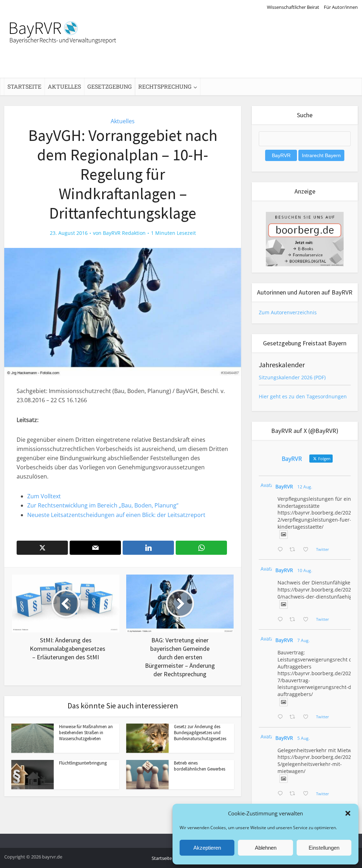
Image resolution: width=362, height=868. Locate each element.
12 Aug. (304, 487)
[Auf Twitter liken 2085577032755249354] (307, 717)
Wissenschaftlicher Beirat (293, 7)
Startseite (24, 86)
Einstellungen (324, 848)
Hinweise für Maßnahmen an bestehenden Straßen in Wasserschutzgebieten (86, 733)
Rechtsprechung (165, 86)
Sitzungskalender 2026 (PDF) (292, 377)
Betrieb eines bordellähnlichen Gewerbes (199, 766)
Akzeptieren (207, 848)
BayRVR (284, 486)
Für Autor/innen (341, 7)
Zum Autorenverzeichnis (288, 312)
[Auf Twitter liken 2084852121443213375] (307, 793)
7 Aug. (303, 640)
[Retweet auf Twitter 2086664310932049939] (294, 619)
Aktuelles (64, 86)
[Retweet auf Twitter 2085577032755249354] (294, 717)
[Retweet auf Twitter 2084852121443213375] (294, 793)
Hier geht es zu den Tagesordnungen (303, 396)
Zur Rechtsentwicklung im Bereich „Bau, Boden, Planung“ (103, 505)
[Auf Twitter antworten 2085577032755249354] (282, 717)
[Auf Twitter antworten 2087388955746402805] (282, 549)
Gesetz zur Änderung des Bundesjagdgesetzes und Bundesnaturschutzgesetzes (200, 733)
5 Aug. (303, 738)
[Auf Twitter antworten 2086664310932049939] (282, 619)
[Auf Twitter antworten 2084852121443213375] (282, 793)
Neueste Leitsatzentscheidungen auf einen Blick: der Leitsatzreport (116, 515)
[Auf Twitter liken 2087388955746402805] (307, 549)
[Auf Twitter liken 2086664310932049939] (307, 619)
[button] (347, 813)
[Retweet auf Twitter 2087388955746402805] (294, 549)
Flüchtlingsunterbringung (83, 763)
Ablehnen (265, 848)
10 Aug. (304, 570)
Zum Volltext (44, 496)
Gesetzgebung (109, 86)
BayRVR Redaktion (124, 233)
